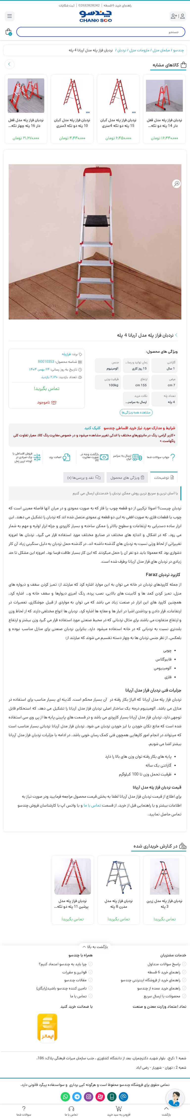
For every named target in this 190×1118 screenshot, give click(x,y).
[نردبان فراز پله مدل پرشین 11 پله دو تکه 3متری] (72, 876)
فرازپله (66, 354)
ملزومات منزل (139, 50)
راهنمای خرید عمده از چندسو (158, 988)
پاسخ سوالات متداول (164, 964)
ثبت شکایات (66, 5)
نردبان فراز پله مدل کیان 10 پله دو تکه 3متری (72, 122)
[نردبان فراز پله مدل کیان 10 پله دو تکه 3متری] (72, 95)
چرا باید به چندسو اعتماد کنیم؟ (63, 964)
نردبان (122, 50)
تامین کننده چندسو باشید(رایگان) (61, 988)
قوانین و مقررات (74, 972)
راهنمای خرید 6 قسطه (117, 5)
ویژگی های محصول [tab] (125, 477)
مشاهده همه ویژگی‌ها (136, 412)
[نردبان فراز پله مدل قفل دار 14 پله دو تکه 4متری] (164, 95)
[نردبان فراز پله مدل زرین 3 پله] (164, 876)
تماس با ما (92, 805)
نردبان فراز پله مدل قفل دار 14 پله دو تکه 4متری (164, 123)
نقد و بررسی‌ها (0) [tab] (81, 477)
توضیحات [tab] (162, 477)
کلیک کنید (92, 428)
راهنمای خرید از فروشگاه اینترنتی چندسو (150, 980)
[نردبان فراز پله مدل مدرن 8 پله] (118, 876)
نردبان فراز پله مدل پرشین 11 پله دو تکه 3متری (72, 903)
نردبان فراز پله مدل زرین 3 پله (164, 903)
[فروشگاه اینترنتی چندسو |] (95, 16)
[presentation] (9, 64)
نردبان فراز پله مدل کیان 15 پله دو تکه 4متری (118, 122)
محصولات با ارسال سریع (162, 996)
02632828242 (89, 5)
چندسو (178, 50)
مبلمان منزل (161, 50)
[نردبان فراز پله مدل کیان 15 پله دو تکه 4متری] (118, 95)
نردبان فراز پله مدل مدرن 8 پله (119, 903)
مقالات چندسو (75, 980)
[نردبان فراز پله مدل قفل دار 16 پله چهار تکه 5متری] (26, 95)
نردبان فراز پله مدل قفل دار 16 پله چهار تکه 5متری (26, 123)
